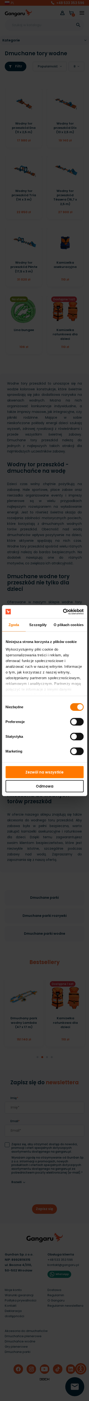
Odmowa (44, 786)
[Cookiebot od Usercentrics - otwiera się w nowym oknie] (63, 611)
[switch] (72, 720)
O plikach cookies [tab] (69, 625)
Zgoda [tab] (14, 625)
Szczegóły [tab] (38, 625)
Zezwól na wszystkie (44, 772)
